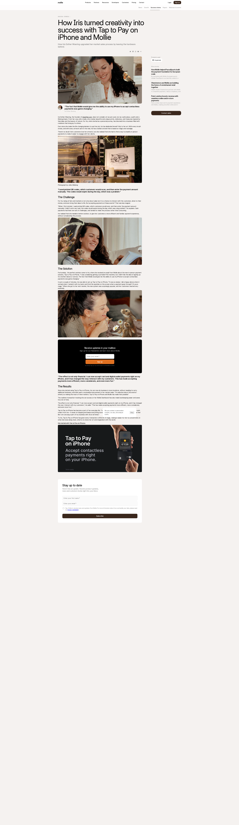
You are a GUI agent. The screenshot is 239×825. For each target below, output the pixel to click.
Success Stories (63, 16)
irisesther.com (87, 117)
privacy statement (73, 510)
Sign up (100, 362)
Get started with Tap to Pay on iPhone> (72, 423)
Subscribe (100, 516)
